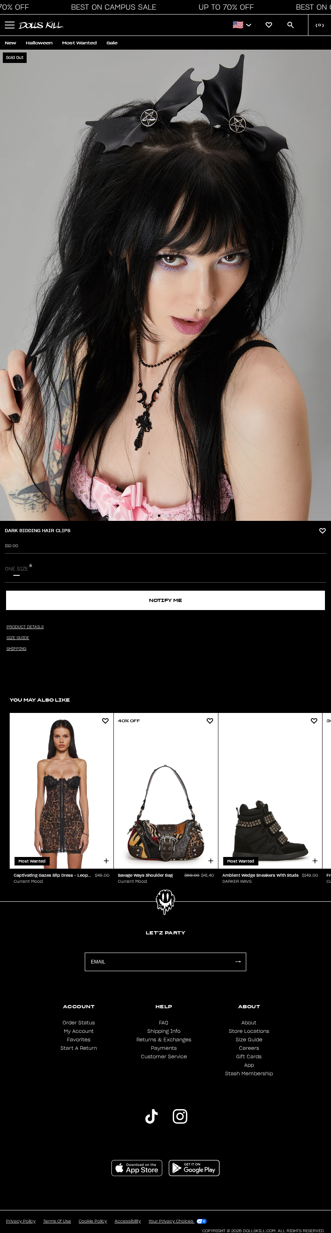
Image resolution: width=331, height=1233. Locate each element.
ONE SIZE (16, 568)
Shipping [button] (16, 649)
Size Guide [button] (17, 638)
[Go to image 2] (163, 515)
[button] (111, 7)
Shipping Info (163, 1031)
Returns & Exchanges (163, 1039)
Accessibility (128, 1221)
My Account (79, 1031)
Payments (164, 1048)
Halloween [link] (39, 43)
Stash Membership (249, 1073)
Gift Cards (249, 1056)
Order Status (79, 1022)
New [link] (10, 43)
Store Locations (249, 1031)
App (249, 1065)
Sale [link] (112, 43)
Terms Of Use (57, 1221)
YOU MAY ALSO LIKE (40, 700)
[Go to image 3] (168, 515)
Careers (249, 1048)
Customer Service (164, 1056)
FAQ (163, 1022)
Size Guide (249, 1039)
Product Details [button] (25, 627)
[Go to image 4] (172, 515)
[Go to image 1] (159, 515)
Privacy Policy (21, 1221)
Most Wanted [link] (79, 43)
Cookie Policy (93, 1221)
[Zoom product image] (165, 285)
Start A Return (79, 1048)
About (248, 1022)
